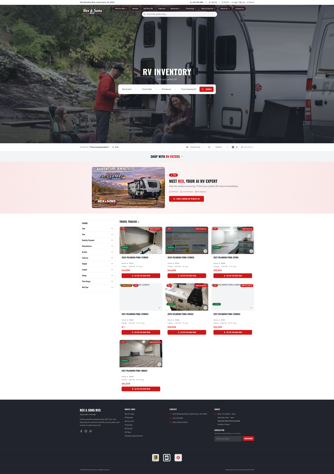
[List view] (236, 147)
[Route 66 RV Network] (155, 457)
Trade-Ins (161, 8)
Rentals (135, 8)
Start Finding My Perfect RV (188, 198)
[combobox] (179, 14)
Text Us (214, 2)
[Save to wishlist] (159, 251)
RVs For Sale (120, 8)
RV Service (129, 428)
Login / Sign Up (239, 2)
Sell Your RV (148, 8)
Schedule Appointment (134, 436)
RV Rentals (129, 417)
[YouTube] (90, 431)
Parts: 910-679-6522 (180, 422)
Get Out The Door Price (142, 276)
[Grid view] (233, 147)
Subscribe (248, 438)
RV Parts (128, 432)
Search (208, 89)
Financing (190, 8)
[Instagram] (86, 431)
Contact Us (239, 8)
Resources (174, 8)
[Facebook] (81, 431)
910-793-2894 (198, 2)
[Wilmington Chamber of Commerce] (166, 457)
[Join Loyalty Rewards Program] (178, 457)
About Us (224, 8)
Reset (117, 147)
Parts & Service (207, 8)
